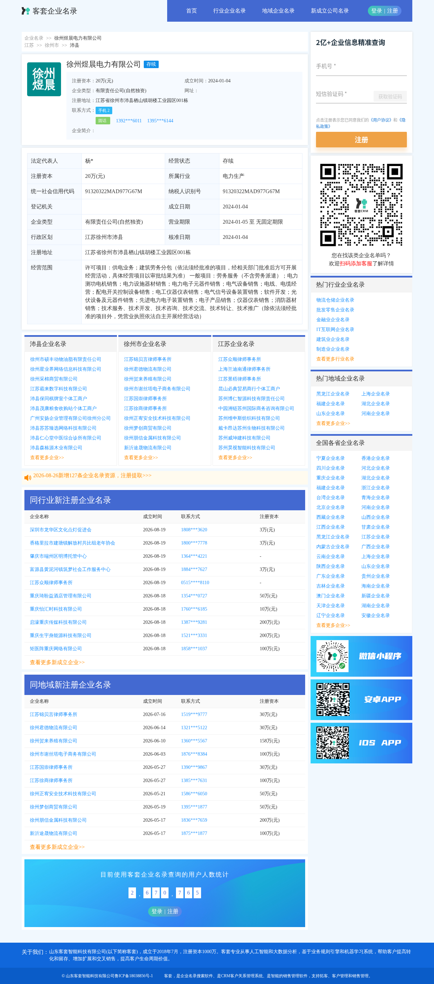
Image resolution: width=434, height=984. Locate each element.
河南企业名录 (375, 413)
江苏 (29, 45)
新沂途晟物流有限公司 (148, 447)
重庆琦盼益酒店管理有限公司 (61, 595)
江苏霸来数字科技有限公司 (58, 388)
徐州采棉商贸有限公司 (54, 379)
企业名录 (33, 38)
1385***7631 (194, 780)
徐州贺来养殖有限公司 (148, 379)
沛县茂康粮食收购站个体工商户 (63, 408)
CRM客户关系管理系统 (242, 975)
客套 (168, 975)
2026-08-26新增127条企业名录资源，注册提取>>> (92, 484)
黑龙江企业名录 (333, 393)
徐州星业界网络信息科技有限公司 (65, 369)
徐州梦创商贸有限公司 (148, 428)
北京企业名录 (330, 507)
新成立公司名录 (330, 11)
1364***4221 (194, 556)
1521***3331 (194, 635)
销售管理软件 (295, 975)
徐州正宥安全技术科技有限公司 (157, 418)
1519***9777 (194, 714)
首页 (191, 11)
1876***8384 (194, 754)
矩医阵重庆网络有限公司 (56, 648)
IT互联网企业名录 (335, 329)
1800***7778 (194, 543)
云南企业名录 (330, 556)
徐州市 (52, 45)
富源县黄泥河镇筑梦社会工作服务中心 (70, 569)
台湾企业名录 (330, 497)
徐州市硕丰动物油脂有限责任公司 (65, 359)
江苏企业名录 (375, 536)
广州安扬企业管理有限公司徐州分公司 (70, 418)
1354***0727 (194, 595)
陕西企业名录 (330, 566)
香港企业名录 (375, 458)
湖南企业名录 (375, 605)
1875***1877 (194, 833)
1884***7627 (194, 569)
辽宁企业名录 (330, 615)
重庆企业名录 (330, 477)
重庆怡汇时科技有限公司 (56, 609)
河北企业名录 (375, 468)
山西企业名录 (375, 517)
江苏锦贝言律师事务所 (148, 359)
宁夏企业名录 (330, 458)
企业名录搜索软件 (196, 975)
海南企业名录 (375, 586)
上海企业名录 (375, 393)
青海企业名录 (375, 497)
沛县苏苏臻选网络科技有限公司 (63, 428)
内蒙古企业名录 (333, 546)
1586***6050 (194, 793)
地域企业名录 (278, 11)
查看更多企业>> (47, 457)
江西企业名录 (330, 527)
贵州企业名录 (375, 576)
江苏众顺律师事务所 (239, 359)
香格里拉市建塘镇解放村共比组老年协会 (72, 543)
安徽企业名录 (375, 615)
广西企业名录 (375, 546)
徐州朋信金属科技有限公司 (152, 437)
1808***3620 (194, 529)
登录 (376, 11)
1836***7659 (194, 820)
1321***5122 (194, 727)
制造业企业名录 (333, 349)
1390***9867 (194, 767)
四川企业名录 (330, 468)
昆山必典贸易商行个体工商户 (249, 388)
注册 (392, 11)
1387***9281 (194, 622)
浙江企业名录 (375, 487)
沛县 (74, 45)
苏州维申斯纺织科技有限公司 (249, 418)
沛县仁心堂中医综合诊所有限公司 (65, 437)
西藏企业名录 (330, 517)
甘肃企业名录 (375, 527)
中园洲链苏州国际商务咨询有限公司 (256, 408)
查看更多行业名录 (335, 359)
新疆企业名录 (375, 595)
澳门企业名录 (330, 595)
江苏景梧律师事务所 (239, 379)
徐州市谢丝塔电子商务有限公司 (157, 388)
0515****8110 (195, 582)
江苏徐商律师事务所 (145, 408)
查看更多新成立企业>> (57, 662)
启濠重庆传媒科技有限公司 (58, 622)
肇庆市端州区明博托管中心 (58, 556)
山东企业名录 (330, 413)
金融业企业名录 (333, 319)
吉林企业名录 (330, 586)
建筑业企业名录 (333, 339)
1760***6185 (194, 609)
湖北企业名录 (375, 403)
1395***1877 (194, 806)
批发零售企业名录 (335, 309)
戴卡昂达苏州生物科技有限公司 (251, 428)
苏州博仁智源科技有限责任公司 (251, 398)
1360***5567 (194, 740)
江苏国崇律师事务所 (145, 398)
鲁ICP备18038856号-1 (134, 975)
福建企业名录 (330, 403)
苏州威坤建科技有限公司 (244, 437)
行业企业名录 (229, 11)
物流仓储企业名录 (335, 300)
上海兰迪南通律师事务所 (244, 369)
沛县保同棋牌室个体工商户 (58, 398)
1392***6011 (129, 120)
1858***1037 (194, 648)
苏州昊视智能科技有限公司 (246, 447)
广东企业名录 (330, 576)
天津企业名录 (330, 605)
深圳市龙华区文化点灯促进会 (61, 529)
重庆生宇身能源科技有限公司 (61, 635)
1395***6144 (160, 120)
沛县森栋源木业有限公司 (56, 447)
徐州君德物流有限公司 (148, 369)
